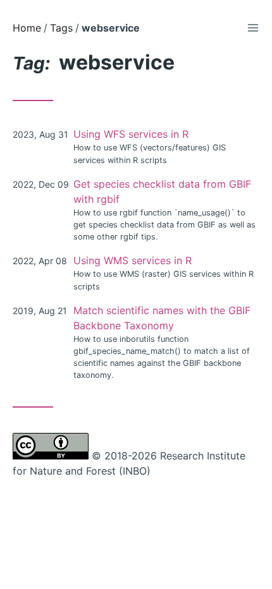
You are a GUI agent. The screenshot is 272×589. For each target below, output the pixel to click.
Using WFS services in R (131, 134)
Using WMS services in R (132, 260)
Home (27, 27)
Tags (61, 27)
